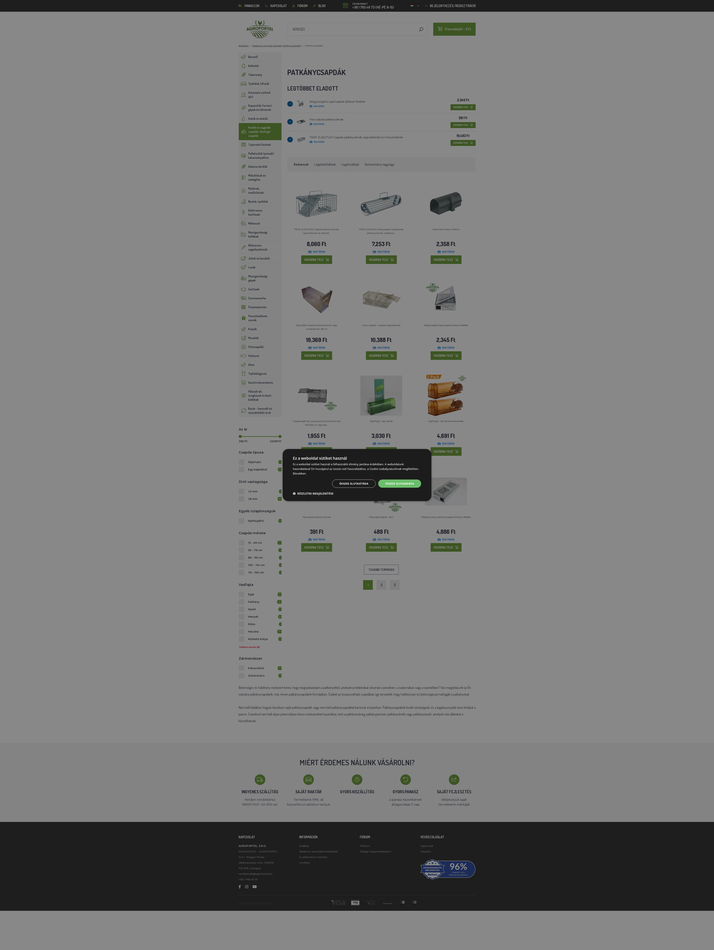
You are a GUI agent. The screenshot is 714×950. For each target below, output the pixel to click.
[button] (313, 493)
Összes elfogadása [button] (399, 483)
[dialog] (357, 475)
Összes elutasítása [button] (353, 483)
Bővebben (299, 473)
